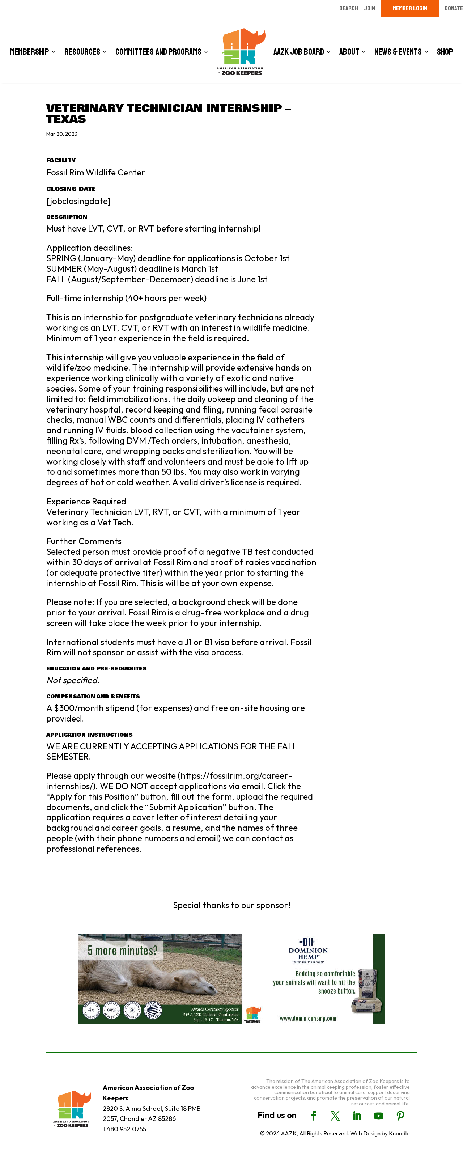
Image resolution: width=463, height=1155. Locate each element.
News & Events (398, 51)
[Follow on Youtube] (378, 1116)
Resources (82, 51)
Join (369, 8)
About (349, 51)
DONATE (454, 8)
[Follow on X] (335, 1116)
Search (348, 8)
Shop (445, 51)
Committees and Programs (158, 51)
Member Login (409, 8)
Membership (29, 51)
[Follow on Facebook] (313, 1116)
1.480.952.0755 (124, 1129)
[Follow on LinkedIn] (357, 1116)
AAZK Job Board (298, 51)
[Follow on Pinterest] (400, 1116)
